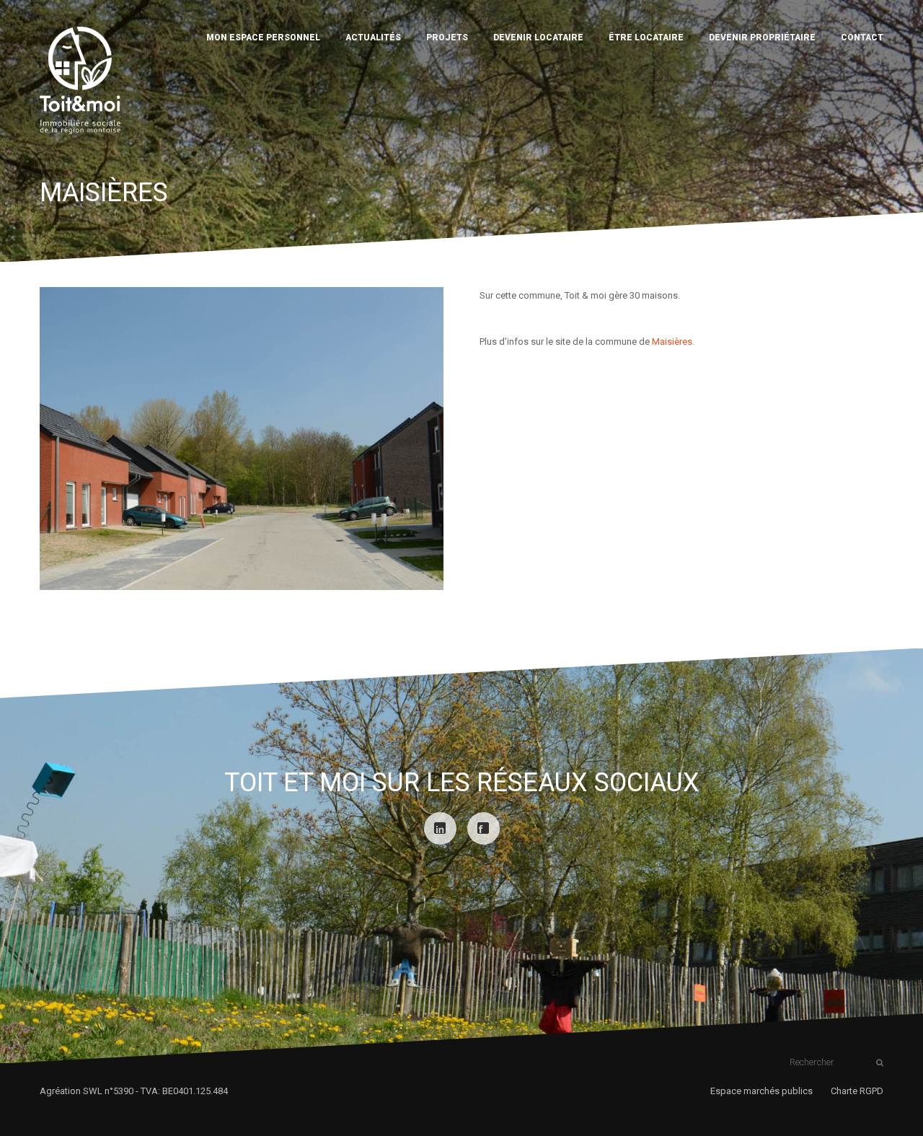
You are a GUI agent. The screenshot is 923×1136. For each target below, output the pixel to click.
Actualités (373, 37)
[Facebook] (483, 828)
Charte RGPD (857, 1091)
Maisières (672, 341)
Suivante (427, 438)
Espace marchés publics (761, 1091)
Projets (447, 37)
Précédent (56, 438)
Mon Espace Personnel (263, 37)
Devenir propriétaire (762, 37)
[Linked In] (440, 828)
